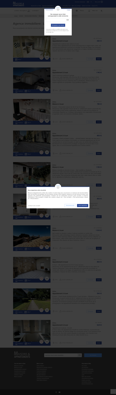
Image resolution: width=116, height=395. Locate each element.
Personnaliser (70, 205)
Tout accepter (82, 205)
